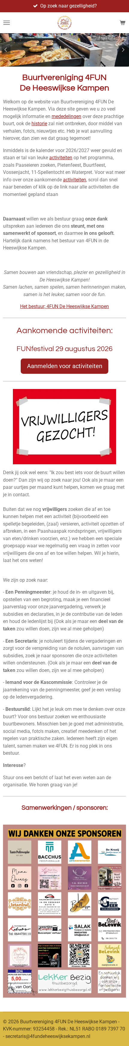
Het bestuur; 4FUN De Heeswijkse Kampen (64, 306)
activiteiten (60, 157)
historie (39, 123)
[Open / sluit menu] (6, 22)
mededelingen (66, 116)
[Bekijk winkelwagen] (122, 22)
